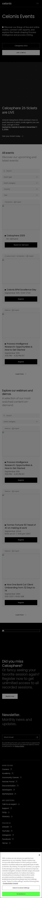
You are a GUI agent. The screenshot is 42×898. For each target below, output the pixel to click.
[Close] (39, 855)
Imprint (15, 883)
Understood (21, 894)
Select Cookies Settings (21, 888)
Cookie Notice (8, 883)
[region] (21, 875)
